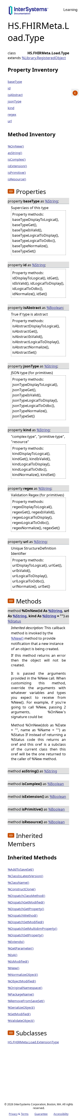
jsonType (14, 101)
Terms (25, 1114)
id (9, 88)
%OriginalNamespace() (25, 987)
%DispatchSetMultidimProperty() (32, 928)
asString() (15, 153)
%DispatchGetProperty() (26, 909)
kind (11, 108)
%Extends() (16, 941)
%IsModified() (18, 961)
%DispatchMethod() (23, 915)
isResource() (17, 179)
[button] (11, 191)
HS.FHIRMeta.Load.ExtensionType (33, 1042)
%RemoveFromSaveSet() (26, 1001)
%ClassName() (18, 882)
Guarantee (41, 1114)
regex (12, 114)
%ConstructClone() (22, 889)
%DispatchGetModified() (26, 902)
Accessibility (61, 1114)
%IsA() (12, 955)
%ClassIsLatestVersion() (25, 876)
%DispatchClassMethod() (26, 895)
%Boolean (55, 307)
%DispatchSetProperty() (25, 935)
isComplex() (17, 159)
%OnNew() (16, 146)
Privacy (13, 1114)
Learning (70, 10)
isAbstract (15, 94)
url (10, 121)
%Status (14, 621)
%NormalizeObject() (23, 974)
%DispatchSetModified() (26, 922)
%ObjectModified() (22, 981)
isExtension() (17, 166)
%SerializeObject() (21, 1007)
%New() (17, 638)
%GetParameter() (21, 948)
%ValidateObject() (21, 1020)
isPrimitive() (17, 172)
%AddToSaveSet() (21, 869)
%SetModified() (19, 1014)
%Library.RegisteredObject (44, 57)
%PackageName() (21, 994)
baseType (15, 81)
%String (51, 201)
